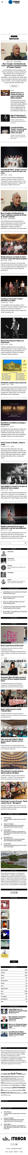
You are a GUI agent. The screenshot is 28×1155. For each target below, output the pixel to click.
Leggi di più (14, 86)
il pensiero (17, 1083)
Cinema (2, 1079)
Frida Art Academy (7, 1083)
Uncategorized (4, 999)
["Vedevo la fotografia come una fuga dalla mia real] (4, 924)
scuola (18, 1093)
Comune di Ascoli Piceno (10, 1079)
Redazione (10, 565)
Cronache (3, 972)
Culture (12, 90)
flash (2, 1083)
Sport (2, 991)
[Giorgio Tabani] (3, 560)
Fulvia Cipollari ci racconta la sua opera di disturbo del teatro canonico (14, 487)
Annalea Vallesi (7, 830)
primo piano (10, 1090)
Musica (24, 1085)
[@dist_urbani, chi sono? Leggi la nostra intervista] (4, 914)
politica (15, 1087)
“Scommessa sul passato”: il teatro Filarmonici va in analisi (12, 300)
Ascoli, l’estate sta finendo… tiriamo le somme (13, 443)
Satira (2, 986)
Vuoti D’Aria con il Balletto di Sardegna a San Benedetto (13, 424)
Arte (2, 1074)
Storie (2, 993)
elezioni (6, 1081)
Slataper (9, 579)
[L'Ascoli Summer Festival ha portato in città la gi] (4, 934)
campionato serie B (9, 1077)
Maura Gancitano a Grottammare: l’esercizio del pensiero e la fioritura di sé (13, 597)
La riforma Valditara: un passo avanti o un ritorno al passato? (15, 820)
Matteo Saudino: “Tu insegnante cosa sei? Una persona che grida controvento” (15, 612)
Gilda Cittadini (7, 817)
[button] (25, 543)
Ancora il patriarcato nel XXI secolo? (12, 645)
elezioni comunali (11, 1081)
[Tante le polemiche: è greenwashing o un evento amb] (4, 944)
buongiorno (24, 1074)
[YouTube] (16, 893)
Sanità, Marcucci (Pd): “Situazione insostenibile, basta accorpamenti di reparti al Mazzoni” (14, 839)
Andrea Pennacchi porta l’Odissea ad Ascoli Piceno (19, 116)
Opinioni (2, 983)
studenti (2, 1095)
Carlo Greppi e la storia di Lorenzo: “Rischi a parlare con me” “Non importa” (14, 802)
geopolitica (13, 1083)
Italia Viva (21, 1083)
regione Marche (19, 1090)
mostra (21, 1085)
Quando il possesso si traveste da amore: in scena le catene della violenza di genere (17, 95)
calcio (2, 1076)
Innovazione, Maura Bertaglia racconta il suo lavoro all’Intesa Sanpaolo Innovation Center (13, 679)
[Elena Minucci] (3, 574)
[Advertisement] (14, 19)
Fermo (16, 1081)
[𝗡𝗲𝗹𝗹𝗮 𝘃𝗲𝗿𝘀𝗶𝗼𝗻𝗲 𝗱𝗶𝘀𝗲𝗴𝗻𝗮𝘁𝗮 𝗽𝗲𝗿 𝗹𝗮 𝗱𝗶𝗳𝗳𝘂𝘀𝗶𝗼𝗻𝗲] (4, 954)
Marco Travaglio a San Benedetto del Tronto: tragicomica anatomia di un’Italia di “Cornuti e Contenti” (14, 65)
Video (2, 1001)
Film (21, 1080)
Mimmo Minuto (16, 1085)
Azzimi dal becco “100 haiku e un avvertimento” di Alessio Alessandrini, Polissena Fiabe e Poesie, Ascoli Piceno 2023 (15, 833)
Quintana (14, 1090)
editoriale (3, 1081)
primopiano (6, 1090)
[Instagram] (14, 893)
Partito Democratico (8, 1087)
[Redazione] (3, 567)
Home (6, 1151)
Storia (25, 1093)
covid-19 (21, 1079)
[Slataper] (3, 581)
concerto (18, 1079)
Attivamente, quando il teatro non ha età (13, 383)
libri (5, 1085)
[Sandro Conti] (3, 553)
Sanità (15, 1093)
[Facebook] (11, 893)
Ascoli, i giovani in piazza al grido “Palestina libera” (11, 710)
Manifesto (16, 1151)
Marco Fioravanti (10, 1085)
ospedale (2, 1087)
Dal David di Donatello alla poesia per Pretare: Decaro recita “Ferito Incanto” (15, 846)
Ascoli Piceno (16, 1073)
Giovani (10, 344)
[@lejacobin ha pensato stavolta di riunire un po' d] (4, 904)
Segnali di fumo (4, 988)
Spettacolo (21, 1093)
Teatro (5, 1095)
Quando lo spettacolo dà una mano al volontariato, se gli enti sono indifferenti (13, 527)
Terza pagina (3, 996)
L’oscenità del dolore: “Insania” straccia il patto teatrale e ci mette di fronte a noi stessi (19, 130)
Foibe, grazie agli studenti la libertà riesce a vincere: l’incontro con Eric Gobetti (12, 741)
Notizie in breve (4, 980)
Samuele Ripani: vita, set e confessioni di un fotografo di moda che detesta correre (15, 592)
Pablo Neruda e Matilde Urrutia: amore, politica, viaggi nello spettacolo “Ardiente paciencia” (14, 826)
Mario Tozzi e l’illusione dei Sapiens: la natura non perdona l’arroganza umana (13, 602)
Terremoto (9, 1095)
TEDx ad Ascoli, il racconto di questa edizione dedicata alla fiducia (12, 772)
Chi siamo (11, 1151)
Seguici (14, 961)
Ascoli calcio (7, 1073)
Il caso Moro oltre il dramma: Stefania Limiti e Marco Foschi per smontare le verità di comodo (14, 607)
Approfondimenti (17, 61)
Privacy (21, 1151)
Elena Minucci (11, 572)
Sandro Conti (10, 551)
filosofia (23, 1081)
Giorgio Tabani (11, 558)
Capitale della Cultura (19, 1077)
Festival (18, 1080)
